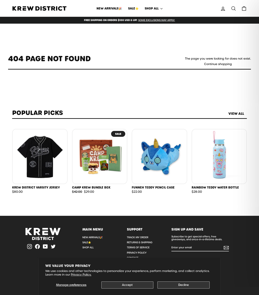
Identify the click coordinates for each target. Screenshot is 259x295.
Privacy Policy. (81, 274)
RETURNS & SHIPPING (139, 242)
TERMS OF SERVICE (138, 247)
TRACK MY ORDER (137, 237)
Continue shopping (218, 64)
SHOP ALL (152, 8)
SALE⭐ (133, 8)
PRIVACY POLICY (136, 252)
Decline (183, 285)
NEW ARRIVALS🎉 (109, 8)
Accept (127, 285)
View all (236, 113)
